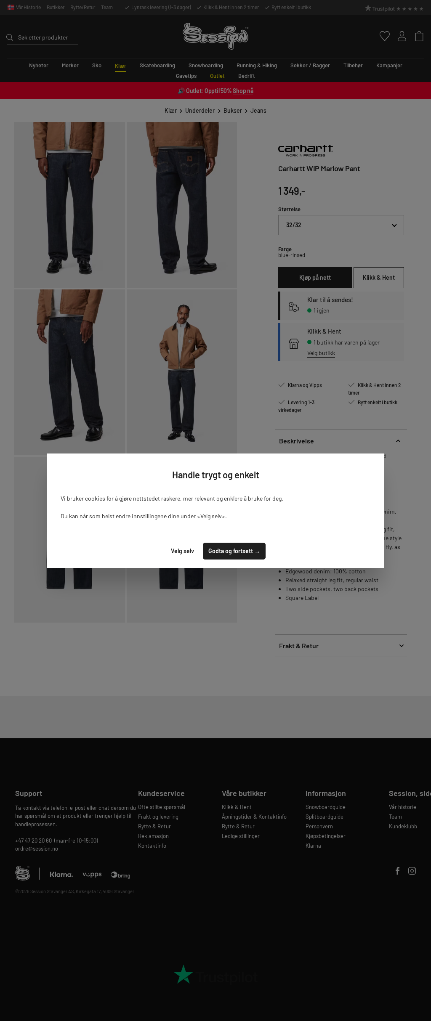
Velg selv (182, 550)
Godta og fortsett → (234, 550)
